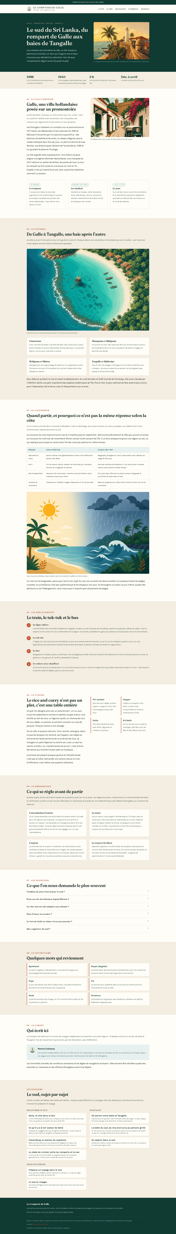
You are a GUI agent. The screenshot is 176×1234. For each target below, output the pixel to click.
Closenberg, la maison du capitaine (53, 1142)
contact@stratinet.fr (41, 1224)
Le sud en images (56, 1184)
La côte (110, 9)
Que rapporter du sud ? (38, 929)
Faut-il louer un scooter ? (39, 914)
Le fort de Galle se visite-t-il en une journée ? (49, 921)
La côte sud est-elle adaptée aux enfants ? (48, 906)
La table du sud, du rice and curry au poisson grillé (118, 1130)
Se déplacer (133, 9)
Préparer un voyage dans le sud (55, 1172)
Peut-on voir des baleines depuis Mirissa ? (48, 899)
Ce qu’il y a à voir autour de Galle (55, 1130)
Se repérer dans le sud (118, 1142)
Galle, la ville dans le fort (56, 1118)
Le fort (101, 9)
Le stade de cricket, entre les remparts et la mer (54, 1155)
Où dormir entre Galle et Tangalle (118, 1118)
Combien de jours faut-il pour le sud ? (46, 891)
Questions (145, 9)
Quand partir (120, 9)
